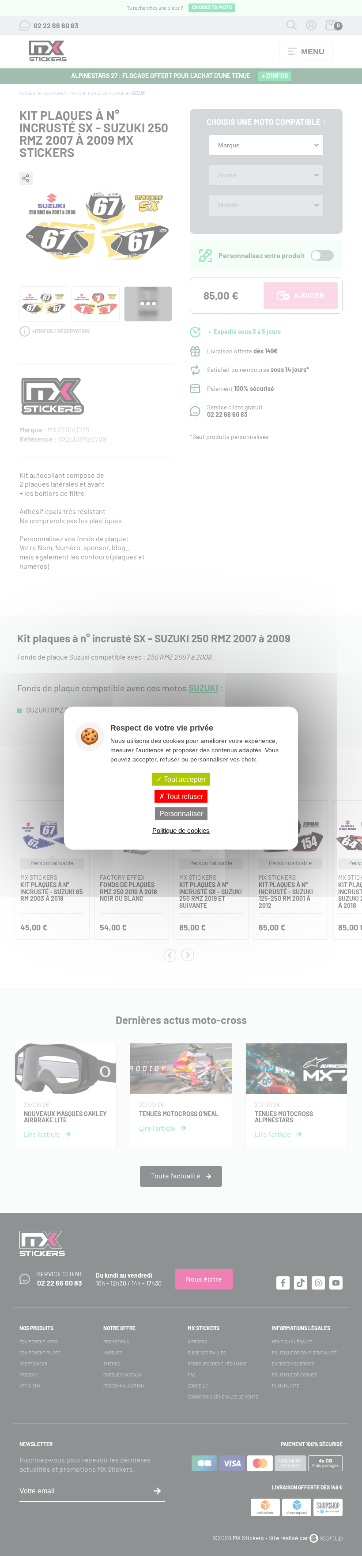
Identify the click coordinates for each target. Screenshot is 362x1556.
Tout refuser (184, 796)
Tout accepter (184, 779)
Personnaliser (181, 813)
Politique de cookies (181, 830)
